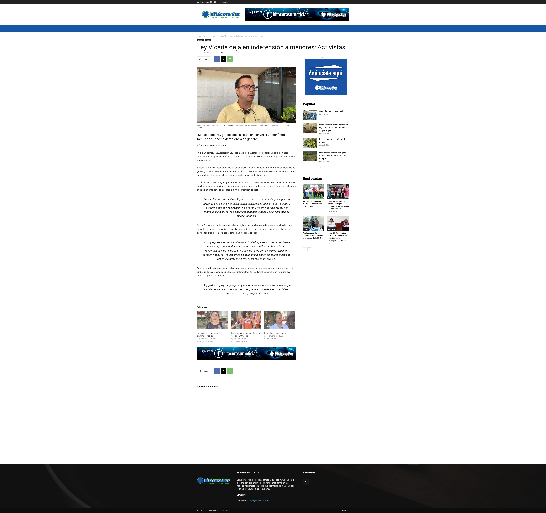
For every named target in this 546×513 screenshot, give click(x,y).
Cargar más (325, 168)
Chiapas (207, 36)
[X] (223, 59)
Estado (215, 36)
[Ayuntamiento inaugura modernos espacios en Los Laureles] (313, 191)
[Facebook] (347, 2)
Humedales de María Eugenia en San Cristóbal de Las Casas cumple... (333, 156)
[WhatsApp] (230, 59)
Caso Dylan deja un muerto (331, 111)
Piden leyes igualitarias (275, 333)
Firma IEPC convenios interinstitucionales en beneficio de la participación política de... (337, 238)
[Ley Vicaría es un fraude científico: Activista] (212, 320)
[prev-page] (304, 249)
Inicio (199, 36)
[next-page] (309, 249)
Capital (306, 198)
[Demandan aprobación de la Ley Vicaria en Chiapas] (246, 320)
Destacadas (332, 229)
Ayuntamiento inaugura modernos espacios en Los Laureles (312, 203)
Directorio (224, 2)
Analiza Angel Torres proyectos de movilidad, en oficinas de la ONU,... (313, 235)
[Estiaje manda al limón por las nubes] (310, 143)
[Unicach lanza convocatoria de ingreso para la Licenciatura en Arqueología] (310, 128)
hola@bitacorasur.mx (260, 500)
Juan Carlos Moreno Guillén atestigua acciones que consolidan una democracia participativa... (338, 206)
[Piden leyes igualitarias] (279, 320)
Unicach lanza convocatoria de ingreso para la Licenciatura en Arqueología (333, 128)
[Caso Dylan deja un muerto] (310, 115)
